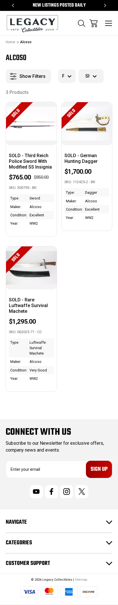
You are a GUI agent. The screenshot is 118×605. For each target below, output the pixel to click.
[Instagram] (66, 491)
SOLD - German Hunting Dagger (81, 158)
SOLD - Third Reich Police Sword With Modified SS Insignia (30, 161)
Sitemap (81, 580)
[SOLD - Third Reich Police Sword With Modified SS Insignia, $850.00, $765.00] (31, 123)
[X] (81, 491)
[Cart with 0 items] (93, 23)
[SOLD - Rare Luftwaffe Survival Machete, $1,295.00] (31, 267)
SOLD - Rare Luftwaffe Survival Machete (28, 305)
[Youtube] (36, 491)
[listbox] (67, 76)
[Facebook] (51, 491)
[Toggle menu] (109, 23)
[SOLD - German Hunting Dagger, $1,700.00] (87, 123)
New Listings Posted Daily (59, 5)
